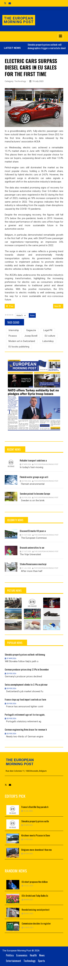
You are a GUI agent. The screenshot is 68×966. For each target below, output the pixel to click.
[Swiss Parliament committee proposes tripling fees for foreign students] (13, 614)
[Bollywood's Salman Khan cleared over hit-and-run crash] (32, 603)
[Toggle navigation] (60, 36)
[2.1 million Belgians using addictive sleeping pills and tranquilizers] (32, 625)
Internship (14, 330)
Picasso (13, 335)
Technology (20, 81)
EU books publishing (19, 346)
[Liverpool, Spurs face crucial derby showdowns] (32, 614)
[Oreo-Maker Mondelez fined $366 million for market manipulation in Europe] (51, 614)
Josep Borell (30, 335)
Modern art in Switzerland (22, 341)
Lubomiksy (48, 341)
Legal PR (47, 330)
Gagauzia (31, 330)
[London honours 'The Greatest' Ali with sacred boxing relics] (51, 603)
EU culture (50, 335)
